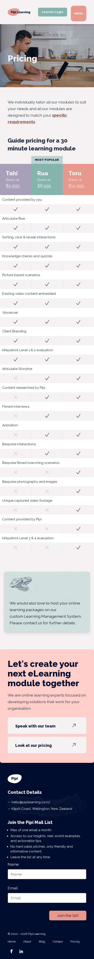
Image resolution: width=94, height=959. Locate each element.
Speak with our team (35, 726)
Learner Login (52, 12)
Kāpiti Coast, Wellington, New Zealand (41, 809)
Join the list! (68, 915)
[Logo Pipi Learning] (19, 12)
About (27, 941)
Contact (58, 941)
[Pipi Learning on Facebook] (11, 951)
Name (14, 864)
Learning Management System (52, 616)
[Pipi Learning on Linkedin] (21, 951)
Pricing (75, 941)
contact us (32, 623)
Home (12, 941)
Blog (42, 941)
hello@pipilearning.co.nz (30, 802)
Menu (78, 13)
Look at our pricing (33, 745)
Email (13, 887)
